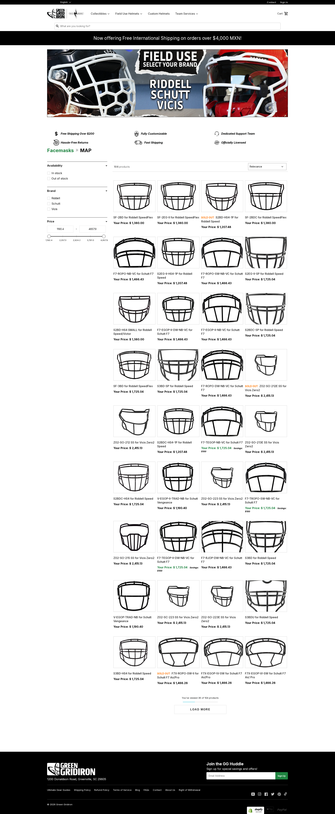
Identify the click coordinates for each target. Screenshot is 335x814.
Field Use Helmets (127, 13)
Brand (51, 191)
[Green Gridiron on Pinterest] (279, 794)
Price (50, 221)
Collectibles (98, 13)
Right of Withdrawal (189, 790)
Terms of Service (122, 790)
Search (277, 27)
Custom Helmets (159, 13)
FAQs (146, 790)
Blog (137, 790)
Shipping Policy (82, 790)
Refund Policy (101, 790)
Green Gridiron (64, 804)
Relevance (256, 166)
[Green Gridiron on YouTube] (253, 794)
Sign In (284, 2)
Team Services (185, 13)
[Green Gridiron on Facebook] (266, 794)
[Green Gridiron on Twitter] (272, 794)
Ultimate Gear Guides (58, 790)
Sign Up (282, 776)
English (64, 2)
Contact (271, 2)
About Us (170, 790)
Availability (54, 165)
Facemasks (60, 150)
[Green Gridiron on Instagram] (259, 794)
